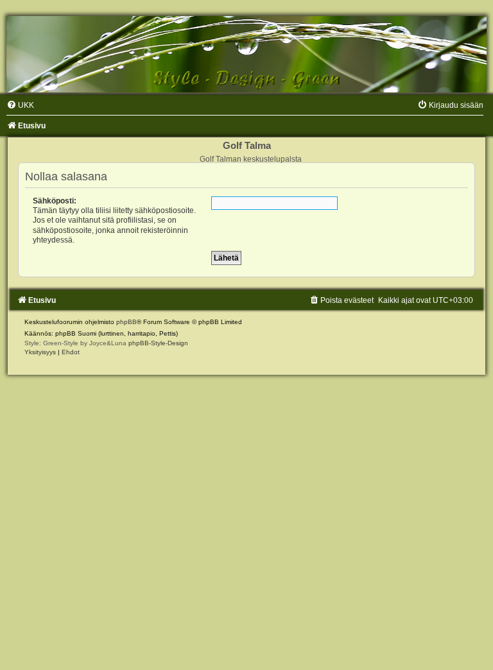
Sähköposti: (54, 200)
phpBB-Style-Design (158, 343)
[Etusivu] (246, 54)
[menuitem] (20, 105)
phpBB (126, 321)
